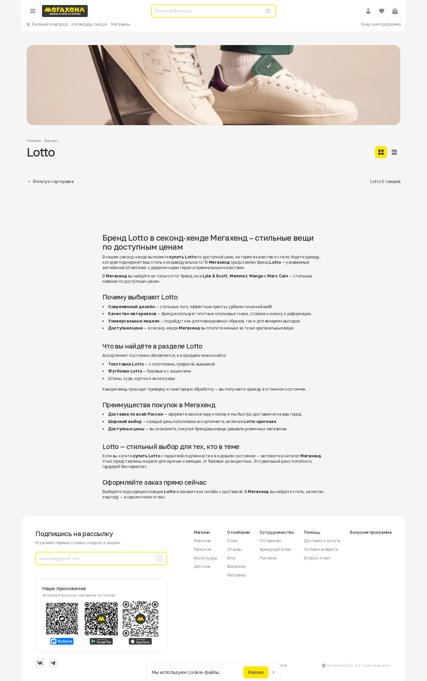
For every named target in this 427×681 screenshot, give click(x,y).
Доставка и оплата (322, 540)
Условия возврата (321, 549)
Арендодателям (275, 549)
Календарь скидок (89, 24)
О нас (232, 540)
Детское (202, 566)
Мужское (202, 549)
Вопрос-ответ (317, 557)
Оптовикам (270, 540)
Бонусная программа (381, 24)
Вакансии (236, 566)
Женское (202, 540)
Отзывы (234, 549)
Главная (33, 141)
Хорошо (256, 672)
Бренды (50, 141)
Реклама (268, 557)
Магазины (120, 24)
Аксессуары (206, 557)
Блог (231, 557)
